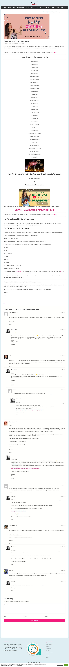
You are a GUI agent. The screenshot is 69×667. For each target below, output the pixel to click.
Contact (53, 7)
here (55, 52)
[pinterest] (36, 662)
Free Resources (20, 7)
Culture (11, 303)
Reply (10, 324)
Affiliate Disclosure (49, 652)
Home (5, 7)
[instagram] (34, 662)
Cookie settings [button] (60, 665)
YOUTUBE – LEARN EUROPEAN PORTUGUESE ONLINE (34, 210)
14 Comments (22, 43)
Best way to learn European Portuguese (18, 511)
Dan (10, 355)
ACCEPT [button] (65, 665)
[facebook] (31, 662)
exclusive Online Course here (45, 276)
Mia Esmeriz (16, 43)
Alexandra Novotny (13, 421)
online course (15, 463)
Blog (41, 7)
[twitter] (39, 662)
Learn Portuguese (49, 644)
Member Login (60, 7)
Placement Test (11, 7)
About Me (47, 7)
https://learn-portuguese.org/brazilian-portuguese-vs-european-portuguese (30, 409)
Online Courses (29, 7)
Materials (47, 646)
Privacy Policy (48, 655)
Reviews (36, 7)
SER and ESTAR (19, 271)
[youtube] (28, 662)
